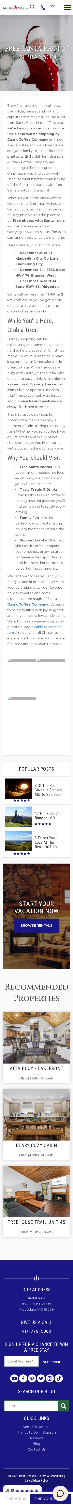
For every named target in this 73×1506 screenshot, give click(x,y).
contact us (15, 1499)
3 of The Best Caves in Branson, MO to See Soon (49, 790)
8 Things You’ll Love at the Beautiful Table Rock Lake (46, 845)
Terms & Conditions (50, 1476)
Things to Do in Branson (36, 1432)
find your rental (51, 1499)
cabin (38, 627)
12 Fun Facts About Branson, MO (50, 815)
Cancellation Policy (36, 1480)
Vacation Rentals (36, 1427)
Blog (36, 1444)
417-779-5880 (36, 1331)
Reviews (36, 1438)
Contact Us (36, 1449)
